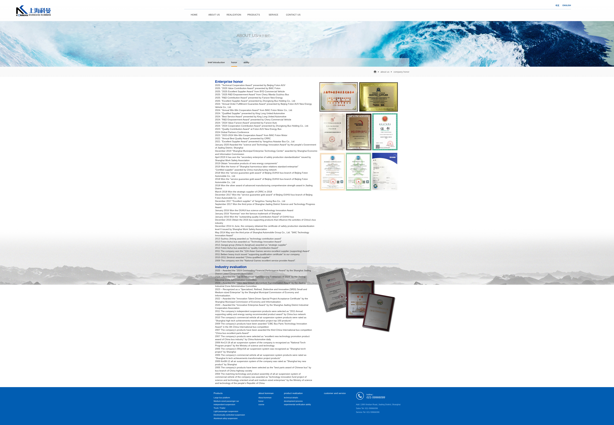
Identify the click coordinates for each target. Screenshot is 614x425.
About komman (265, 398)
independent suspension (224, 404)
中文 (557, 5)
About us (214, 14)
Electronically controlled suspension (229, 415)
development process (293, 401)
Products (253, 14)
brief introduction (216, 62)
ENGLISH (567, 5)
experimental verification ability (297, 404)
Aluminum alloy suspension (226, 418)
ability (246, 62)
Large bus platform (222, 398)
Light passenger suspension (226, 411)
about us (385, 71)
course (261, 404)
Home (194, 14)
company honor (401, 71)
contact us (293, 14)
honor (234, 62)
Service (273, 14)
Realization (234, 14)
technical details (291, 398)
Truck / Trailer (219, 408)
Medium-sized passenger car (226, 401)
